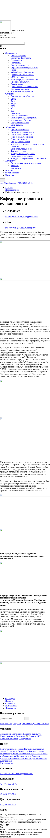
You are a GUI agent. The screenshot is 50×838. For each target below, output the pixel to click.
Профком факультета (20, 82)
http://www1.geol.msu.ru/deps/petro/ (20, 228)
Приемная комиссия (20, 65)
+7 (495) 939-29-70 (24, 183)
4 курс (13, 106)
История (9, 701)
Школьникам (6, 761)
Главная (9, 187)
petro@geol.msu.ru (30, 216)
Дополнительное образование (24, 86)
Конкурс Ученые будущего (23, 153)
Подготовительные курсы (22, 132)
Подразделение (12, 190)
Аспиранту (10, 161)
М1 (12, 108)
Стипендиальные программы (24, 118)
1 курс (13, 98)
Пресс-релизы (6, 763)
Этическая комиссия (20, 89)
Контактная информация (22, 91)
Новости (15, 165)
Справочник (5, 734)
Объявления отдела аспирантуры (26, 163)
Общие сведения (18, 55)
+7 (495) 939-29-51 (8, 794)
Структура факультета (21, 58)
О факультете (11, 53)
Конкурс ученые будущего (28, 756)
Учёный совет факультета (22, 72)
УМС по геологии (19, 77)
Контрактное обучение (21, 120)
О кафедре (10, 698)
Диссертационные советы (22, 74)
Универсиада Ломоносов (22, 137)
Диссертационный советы (12, 758)
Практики (15, 113)
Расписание (17, 734)
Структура (10, 703)
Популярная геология (20, 141)
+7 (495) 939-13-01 (8, 784)
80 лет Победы (12, 173)
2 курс (13, 101)
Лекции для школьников (22, 156)
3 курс (13, 103)
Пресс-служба (17, 84)
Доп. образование (40, 723)
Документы (16, 63)
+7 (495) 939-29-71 (13, 216)
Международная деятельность (24, 79)
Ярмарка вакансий (19, 115)
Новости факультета (32, 734)
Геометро (9, 175)
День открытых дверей (21, 149)
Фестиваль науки (18, 151)
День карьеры (17, 125)
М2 (12, 110)
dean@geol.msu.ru (8, 183)
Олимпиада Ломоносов (21, 134)
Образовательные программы (24, 67)
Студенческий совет (20, 122)
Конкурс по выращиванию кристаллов (28, 158)
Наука (13, 70)
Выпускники (11, 706)
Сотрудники (16, 60)
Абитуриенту (11, 127)
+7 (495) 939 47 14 (8, 804)
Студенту (9, 94)
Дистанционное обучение (22, 96)
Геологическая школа (20, 139)
